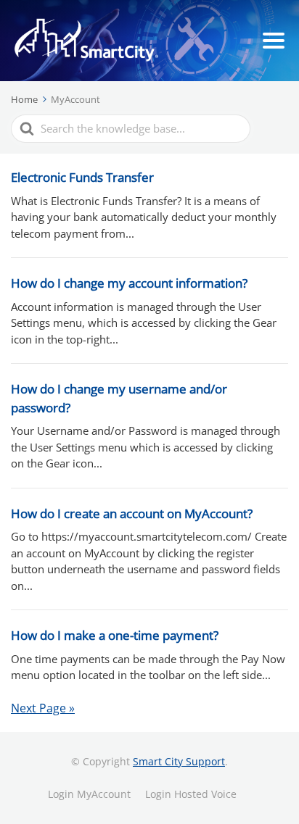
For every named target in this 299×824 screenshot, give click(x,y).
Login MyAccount (89, 794)
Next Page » (43, 708)
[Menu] (273, 41)
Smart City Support (179, 761)
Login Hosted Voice (191, 794)
